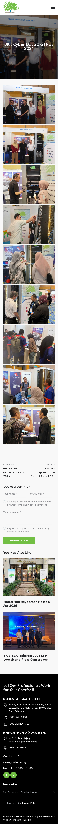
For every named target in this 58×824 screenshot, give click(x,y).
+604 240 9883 (17, 747)
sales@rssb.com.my (14, 762)
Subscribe (52, 792)
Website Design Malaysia (17, 819)
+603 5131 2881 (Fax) (19, 723)
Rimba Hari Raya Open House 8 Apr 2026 (26, 604)
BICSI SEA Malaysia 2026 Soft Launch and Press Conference (25, 657)
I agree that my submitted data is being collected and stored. (28, 530)
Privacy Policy (29, 803)
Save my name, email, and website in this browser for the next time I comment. (29, 503)
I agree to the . (22, 803)
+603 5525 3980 (18, 717)
